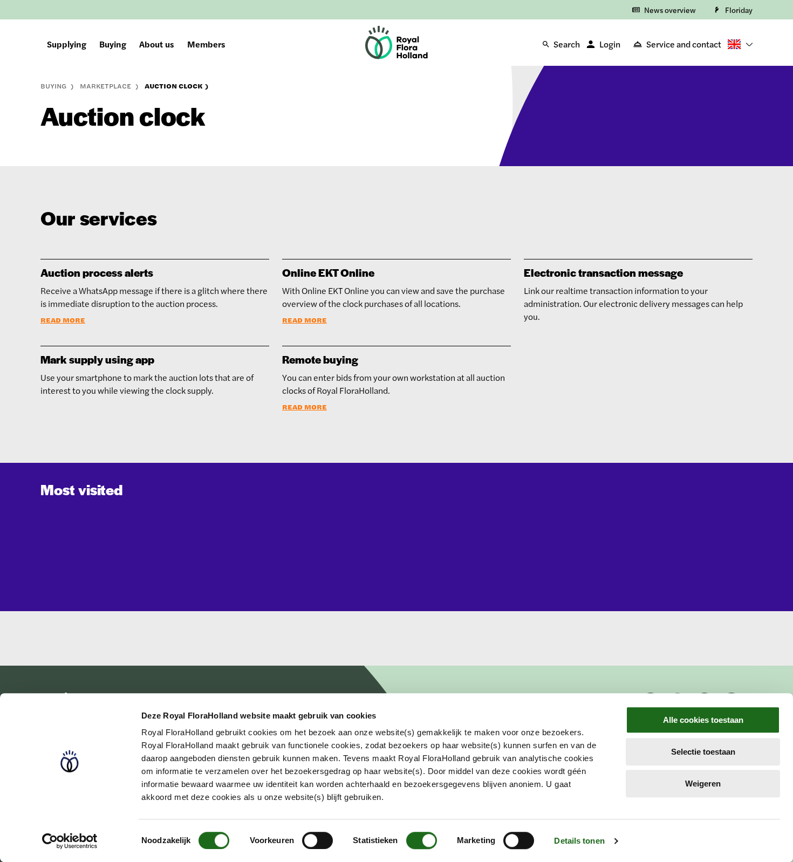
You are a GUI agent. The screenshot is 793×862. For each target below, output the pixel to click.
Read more (62, 320)
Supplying (66, 44)
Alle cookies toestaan (703, 719)
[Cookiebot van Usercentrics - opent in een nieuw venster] (70, 841)
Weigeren (703, 783)
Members (206, 44)
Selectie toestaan (703, 751)
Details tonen (579, 840)
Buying (112, 44)
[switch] (317, 840)
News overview (670, 9)
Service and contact (683, 44)
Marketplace (106, 86)
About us (156, 44)
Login (609, 44)
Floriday (739, 9)
